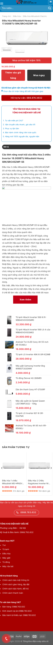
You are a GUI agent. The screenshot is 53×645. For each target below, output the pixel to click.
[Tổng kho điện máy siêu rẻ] (26, 2)
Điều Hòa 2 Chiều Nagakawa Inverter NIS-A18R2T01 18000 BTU (39, 482)
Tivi (4, 545)
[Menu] (1, 3)
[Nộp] (49, 8)
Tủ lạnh (5, 549)
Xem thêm (25, 299)
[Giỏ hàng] (50, 2)
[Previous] (5, 39)
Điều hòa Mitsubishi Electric (35, 16)
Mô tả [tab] (6, 147)
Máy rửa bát (7, 566)
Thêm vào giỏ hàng (13, 75)
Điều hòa (17, 16)
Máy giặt (6, 558)
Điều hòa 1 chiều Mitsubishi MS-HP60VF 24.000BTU (12, 482)
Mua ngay (39, 75)
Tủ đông (6, 562)
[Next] (47, 39)
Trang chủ (6, 16)
